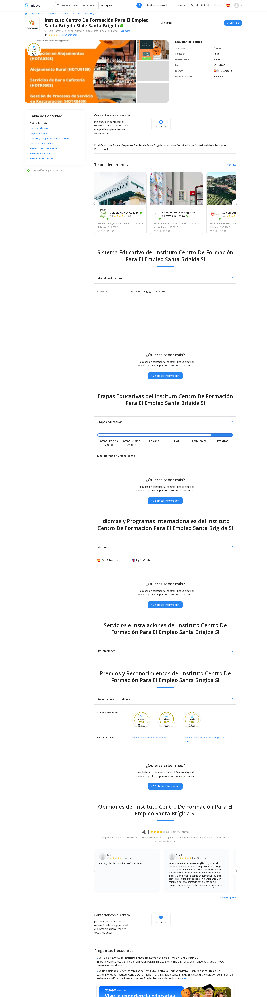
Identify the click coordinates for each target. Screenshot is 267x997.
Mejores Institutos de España (43, 14)
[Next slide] (236, 203)
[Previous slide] (94, 203)
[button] (228, 5)
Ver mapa (125, 30)
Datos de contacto (40, 123)
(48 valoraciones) (69, 34)
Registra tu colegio (157, 5)
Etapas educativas (39, 133)
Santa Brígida (90, 14)
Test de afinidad (200, 5)
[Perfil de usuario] (238, 5)
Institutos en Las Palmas (70, 14)
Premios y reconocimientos (44, 148)
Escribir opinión (228, 897)
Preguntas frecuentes (41, 158)
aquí (183, 978)
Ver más (231, 164)
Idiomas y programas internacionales (49, 138)
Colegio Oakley (124, 212)
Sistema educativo (39, 128)
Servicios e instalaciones (42, 143)
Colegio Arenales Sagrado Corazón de (178, 214)
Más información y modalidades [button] (116, 455)
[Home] (26, 13)
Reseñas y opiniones (41, 153)
